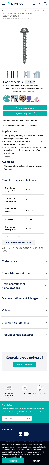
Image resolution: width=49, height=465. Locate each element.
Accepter (13, 460)
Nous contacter (33, 125)
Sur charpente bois (10, 13)
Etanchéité (13, 11)
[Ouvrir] (3, 4)
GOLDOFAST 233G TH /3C (13, 16)
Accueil (4, 11)
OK (28, 418)
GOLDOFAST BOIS (25, 13)
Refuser (36, 460)
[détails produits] (46, 261)
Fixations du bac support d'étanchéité (31, 11)
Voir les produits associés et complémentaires (20, 120)
